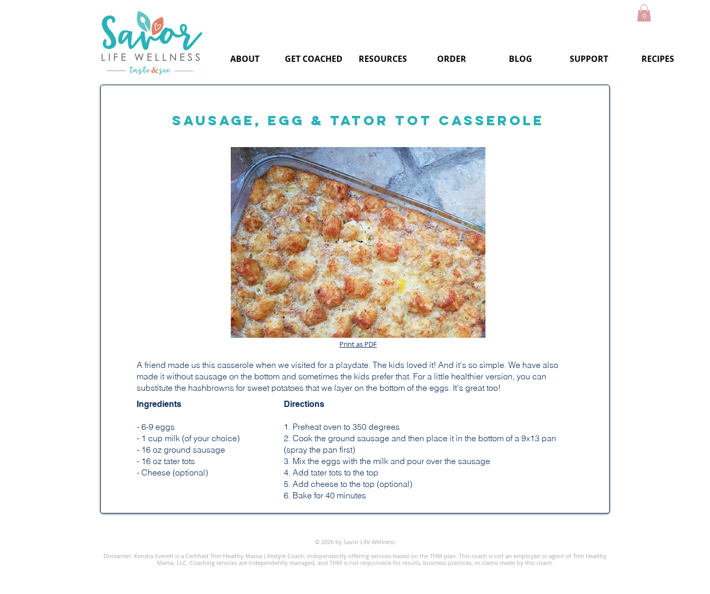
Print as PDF (358, 344)
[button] (644, 12)
